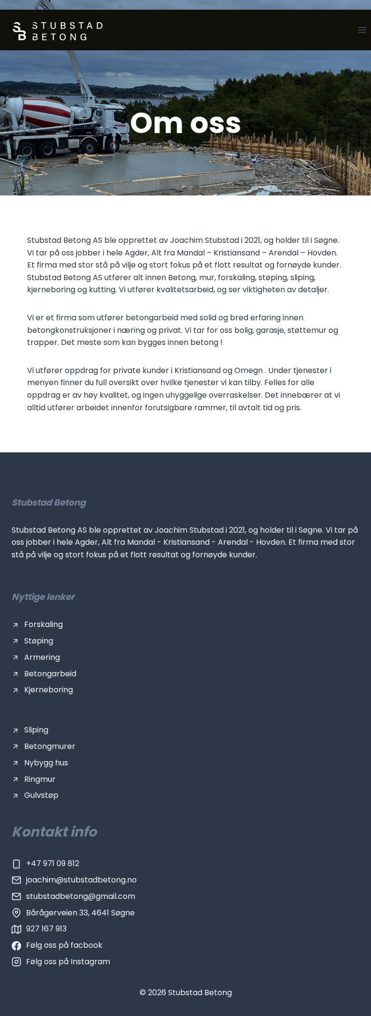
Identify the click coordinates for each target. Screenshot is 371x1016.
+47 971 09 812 (52, 863)
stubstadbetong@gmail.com (80, 896)
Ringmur (40, 779)
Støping (38, 640)
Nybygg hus (46, 762)
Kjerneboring (48, 689)
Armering (42, 657)
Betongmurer (49, 746)
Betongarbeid (50, 673)
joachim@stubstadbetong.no (81, 879)
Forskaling (43, 624)
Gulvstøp (41, 795)
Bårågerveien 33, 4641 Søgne (80, 912)
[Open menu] (362, 29)
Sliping (36, 729)
